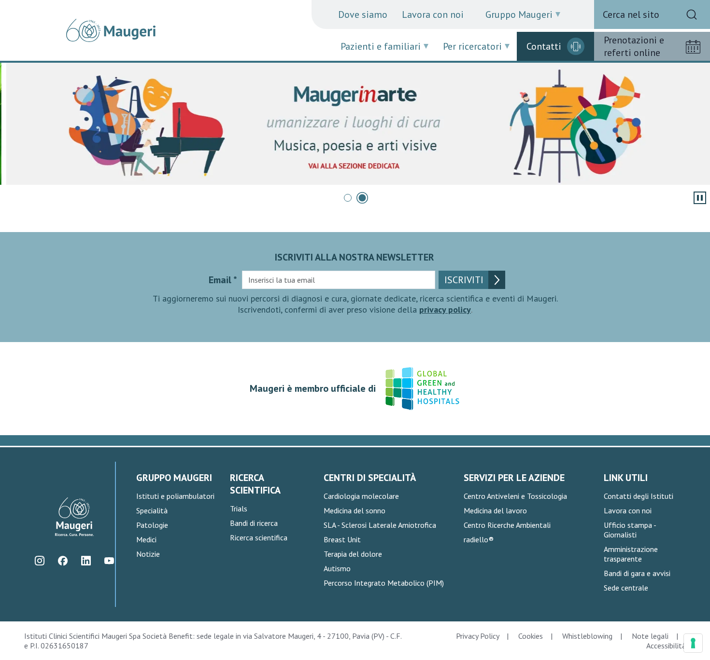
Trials (238, 508)
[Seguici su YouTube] (109, 560)
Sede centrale (626, 587)
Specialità (152, 510)
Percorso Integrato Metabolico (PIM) (384, 583)
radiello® (479, 539)
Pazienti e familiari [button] (381, 46)
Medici (146, 539)
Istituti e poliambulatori (175, 496)
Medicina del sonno (354, 510)
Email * (223, 280)
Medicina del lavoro (495, 510)
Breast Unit (342, 539)
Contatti (543, 46)
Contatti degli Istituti (638, 496)
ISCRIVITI (463, 280)
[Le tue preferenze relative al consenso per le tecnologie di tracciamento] (693, 643)
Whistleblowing (587, 636)
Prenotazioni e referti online (634, 46)
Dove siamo (362, 14)
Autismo (337, 568)
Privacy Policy (477, 636)
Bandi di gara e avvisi (637, 573)
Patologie (152, 525)
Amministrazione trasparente (631, 554)
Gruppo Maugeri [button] (519, 14)
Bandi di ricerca (254, 523)
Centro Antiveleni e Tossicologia (515, 496)
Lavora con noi (433, 14)
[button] (348, 198)
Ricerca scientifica (258, 537)
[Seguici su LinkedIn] (86, 560)
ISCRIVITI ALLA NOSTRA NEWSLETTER (354, 257)
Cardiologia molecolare (361, 496)
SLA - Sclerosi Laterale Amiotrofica (380, 525)
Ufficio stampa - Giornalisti (630, 529)
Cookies (530, 636)
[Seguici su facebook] (63, 560)
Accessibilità (666, 645)
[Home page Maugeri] (111, 30)
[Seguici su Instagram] (39, 560)
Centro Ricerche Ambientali (507, 525)
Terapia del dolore (353, 554)
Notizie (148, 554)
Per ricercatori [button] (472, 46)
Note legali (650, 636)
